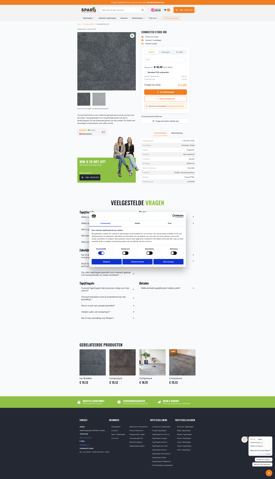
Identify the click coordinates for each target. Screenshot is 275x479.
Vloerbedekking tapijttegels (162, 465)
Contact (114, 431)
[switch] (125, 253)
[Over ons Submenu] (158, 18)
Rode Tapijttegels (183, 450)
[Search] (142, 10)
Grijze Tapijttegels (184, 442)
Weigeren (106, 262)
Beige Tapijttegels (184, 431)
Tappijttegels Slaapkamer (161, 461)
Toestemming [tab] (105, 223)
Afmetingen (165, 52)
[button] (132, 35)
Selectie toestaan (137, 262)
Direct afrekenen (167, 99)
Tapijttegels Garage (159, 438)
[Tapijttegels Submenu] (94, 18)
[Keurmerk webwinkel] (155, 10)
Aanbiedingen (137, 18)
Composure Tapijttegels (161, 427)
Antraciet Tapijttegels (185, 427)
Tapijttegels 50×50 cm (160, 434)
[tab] (160, 133)
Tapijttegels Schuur (159, 450)
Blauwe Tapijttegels (184, 434)
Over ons (152, 18)
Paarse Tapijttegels (184, 446)
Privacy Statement (136, 431)
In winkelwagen (167, 92)
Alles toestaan (168, 262)
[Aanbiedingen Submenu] (145, 18)
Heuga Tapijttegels (159, 431)
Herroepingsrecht (136, 438)
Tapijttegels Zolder (159, 458)
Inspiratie (124, 18)
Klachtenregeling (135, 442)
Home (79, 24)
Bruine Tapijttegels (184, 438)
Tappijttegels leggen (137, 446)
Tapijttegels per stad (159, 446)
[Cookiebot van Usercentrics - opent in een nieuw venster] (174, 216)
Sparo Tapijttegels (118, 434)
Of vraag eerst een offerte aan (151, 116)
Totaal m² (151, 52)
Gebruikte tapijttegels (107, 18)
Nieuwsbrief (116, 427)
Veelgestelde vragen (137, 434)
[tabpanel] (168, 161)
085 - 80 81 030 (85, 438)
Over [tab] (170, 223)
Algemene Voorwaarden (138, 427)
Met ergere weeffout (88, 24)
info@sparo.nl (84, 445)
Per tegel (179, 52)
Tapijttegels (87, 18)
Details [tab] (137, 223)
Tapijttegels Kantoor (159, 442)
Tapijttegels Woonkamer (161, 454)
